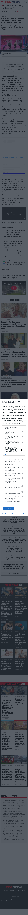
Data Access (14, 513)
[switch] (22, 431)
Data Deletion (5, 513)
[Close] (25, 401)
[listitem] (14, 428)
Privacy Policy (22, 513)
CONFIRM (8, 508)
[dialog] (14, 457)
